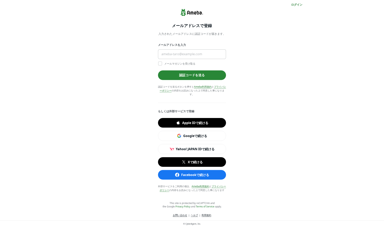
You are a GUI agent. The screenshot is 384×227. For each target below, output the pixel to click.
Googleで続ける (195, 135)
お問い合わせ (180, 215)
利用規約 (206, 215)
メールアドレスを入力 (172, 45)
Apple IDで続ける (195, 122)
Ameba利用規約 (203, 86)
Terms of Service (205, 206)
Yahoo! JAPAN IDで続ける (195, 149)
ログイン (296, 4)
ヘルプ (194, 215)
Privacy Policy (182, 206)
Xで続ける (195, 162)
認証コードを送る (192, 75)
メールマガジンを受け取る (179, 63)
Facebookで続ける (195, 174)
